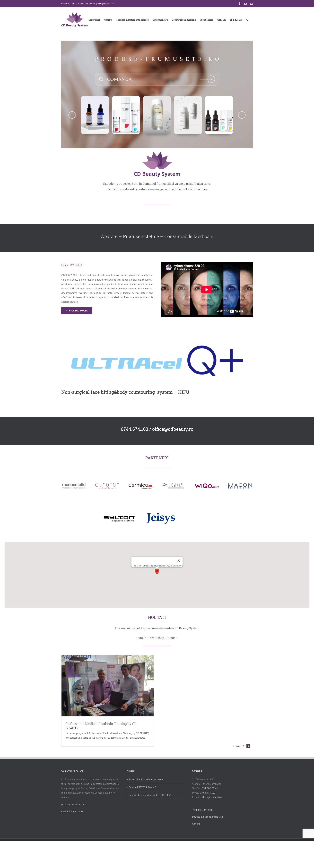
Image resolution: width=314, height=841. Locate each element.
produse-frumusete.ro (73, 804)
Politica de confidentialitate (207, 816)
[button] (247, 19)
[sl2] (157, 42)
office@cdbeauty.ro (105, 3)
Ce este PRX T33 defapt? (142, 787)
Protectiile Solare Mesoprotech (146, 779)
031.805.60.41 (210, 788)
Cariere (196, 823)
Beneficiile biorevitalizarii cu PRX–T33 (150, 795)
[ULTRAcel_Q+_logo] (157, 338)
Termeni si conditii (202, 809)
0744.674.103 (208, 792)
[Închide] (179, 561)
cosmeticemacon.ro (72, 811)
